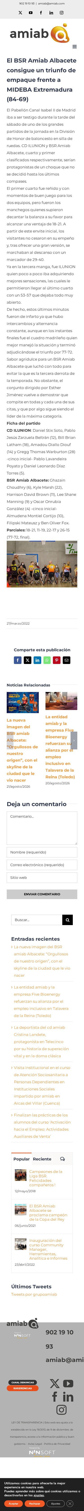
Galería (29, 703)
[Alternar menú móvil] (75, 46)
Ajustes (55, 1503)
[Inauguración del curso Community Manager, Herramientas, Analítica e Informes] (20, 1242)
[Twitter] (55, 1384)
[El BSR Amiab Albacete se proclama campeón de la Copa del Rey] (20, 1207)
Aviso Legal (35, 1443)
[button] (10, 740)
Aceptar (13, 1503)
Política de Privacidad (57, 1443)
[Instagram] (61, 1410)
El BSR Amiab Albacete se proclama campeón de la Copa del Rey (48, 1213)
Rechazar (34, 1503)
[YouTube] (68, 1384)
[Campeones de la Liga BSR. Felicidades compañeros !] (20, 1173)
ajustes (39, 1495)
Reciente (42, 1159)
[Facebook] (55, 1397)
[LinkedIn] (68, 1397)
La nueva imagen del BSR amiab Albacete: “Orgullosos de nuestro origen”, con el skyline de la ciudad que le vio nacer (16, 703)
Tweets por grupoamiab (34, 1294)
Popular (21, 1159)
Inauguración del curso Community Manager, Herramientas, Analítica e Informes (48, 1249)
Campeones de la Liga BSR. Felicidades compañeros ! (45, 1178)
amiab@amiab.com (51, 3)
